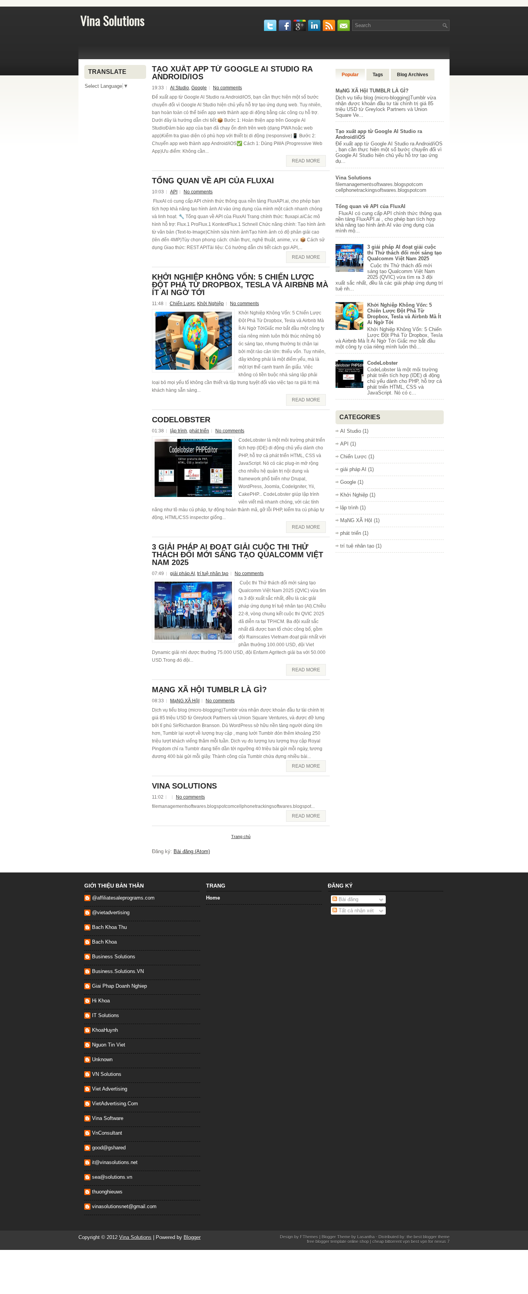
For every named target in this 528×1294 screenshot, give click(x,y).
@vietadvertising (110, 912)
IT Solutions (105, 1015)
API (173, 192)
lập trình (178, 431)
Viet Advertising (109, 1089)
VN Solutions (106, 1074)
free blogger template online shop (338, 1241)
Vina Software (107, 1118)
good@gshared (109, 1148)
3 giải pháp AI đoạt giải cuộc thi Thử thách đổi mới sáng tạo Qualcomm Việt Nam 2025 (237, 554)
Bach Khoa (104, 942)
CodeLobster (181, 419)
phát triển (199, 431)
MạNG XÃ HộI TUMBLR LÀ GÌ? (209, 689)
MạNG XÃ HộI (184, 700)
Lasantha (366, 1236)
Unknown (102, 1059)
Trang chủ (240, 836)
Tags (378, 74)
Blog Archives (412, 74)
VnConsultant (107, 1133)
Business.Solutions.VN (118, 971)
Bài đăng (347, 899)
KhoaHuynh (105, 1030)
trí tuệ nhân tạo (212, 573)
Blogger (192, 1237)
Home (213, 898)
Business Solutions (113, 956)
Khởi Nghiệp (210, 303)
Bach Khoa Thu (109, 927)
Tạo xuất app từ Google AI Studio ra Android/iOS (232, 72)
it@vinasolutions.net (115, 1162)
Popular (350, 74)
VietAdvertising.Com (115, 1103)
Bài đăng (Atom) (192, 851)
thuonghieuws (107, 1192)
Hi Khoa (101, 1001)
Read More (306, 161)
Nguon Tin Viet (108, 1045)
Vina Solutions (112, 20)
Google (199, 87)
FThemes (309, 1236)
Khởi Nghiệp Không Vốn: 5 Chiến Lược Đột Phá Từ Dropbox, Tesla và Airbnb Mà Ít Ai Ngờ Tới (240, 284)
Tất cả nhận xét (355, 910)
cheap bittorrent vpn (391, 1241)
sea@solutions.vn (112, 1177)
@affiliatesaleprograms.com (123, 898)
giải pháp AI (182, 573)
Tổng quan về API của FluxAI (213, 180)
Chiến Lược (182, 303)
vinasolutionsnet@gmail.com (124, 1206)
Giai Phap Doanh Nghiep (119, 986)
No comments (227, 87)
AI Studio (179, 87)
